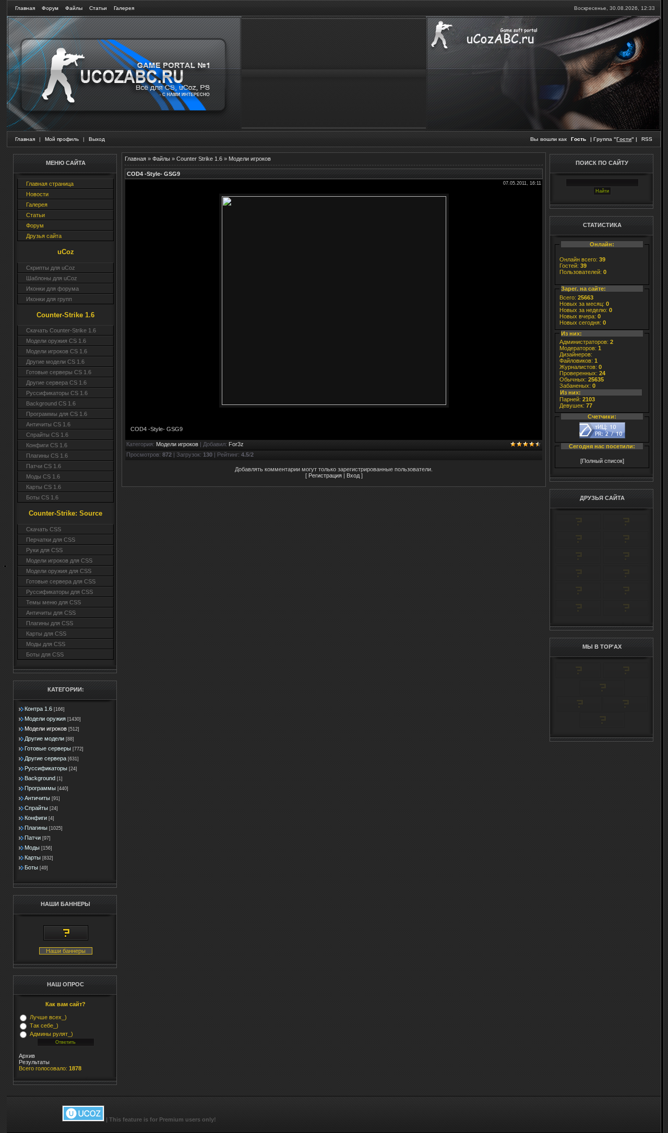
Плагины (36, 828)
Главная (25, 8)
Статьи (98, 8)
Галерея (124, 8)
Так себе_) (44, 1025)
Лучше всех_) (48, 1017)
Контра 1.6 (38, 709)
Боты (31, 867)
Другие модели (44, 738)
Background (40, 778)
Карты (33, 857)
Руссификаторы (46, 768)
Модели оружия (45, 718)
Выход (97, 139)
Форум (50, 8)
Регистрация (325, 475)
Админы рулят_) (51, 1034)
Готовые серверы (48, 748)
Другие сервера (45, 758)
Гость (578, 139)
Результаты (34, 1062)
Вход (353, 475)
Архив (27, 1056)
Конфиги (36, 818)
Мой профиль (62, 139)
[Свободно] (578, 545)
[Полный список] (602, 461)
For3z (236, 444)
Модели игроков (46, 728)
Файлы (73, 8)
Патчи (33, 837)
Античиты (37, 798)
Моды (32, 847)
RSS (646, 139)
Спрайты (36, 808)
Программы (40, 788)
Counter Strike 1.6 (199, 159)
